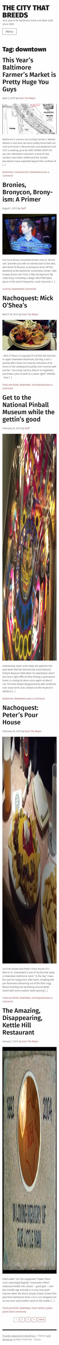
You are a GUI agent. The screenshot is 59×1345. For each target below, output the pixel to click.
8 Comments (19, 1311)
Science (6, 289)
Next (41, 1319)
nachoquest (38, 384)
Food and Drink (10, 384)
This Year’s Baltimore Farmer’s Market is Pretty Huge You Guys (29, 74)
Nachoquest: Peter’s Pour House (20, 715)
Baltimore (7, 172)
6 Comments (29, 289)
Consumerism (21, 172)
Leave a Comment (35, 698)
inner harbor (38, 1308)
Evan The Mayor (27, 98)
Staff (23, 208)
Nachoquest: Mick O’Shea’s (27, 301)
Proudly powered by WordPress (19, 1335)
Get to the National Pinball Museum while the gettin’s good (28, 408)
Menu (9, 31)
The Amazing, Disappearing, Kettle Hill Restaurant (22, 1021)
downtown (35, 172)
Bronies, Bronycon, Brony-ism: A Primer (27, 192)
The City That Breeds (25, 11)
